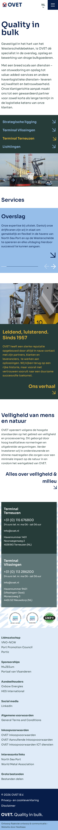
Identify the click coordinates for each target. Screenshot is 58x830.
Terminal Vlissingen (19, 130)
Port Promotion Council (17, 647)
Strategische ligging (20, 122)
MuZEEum (7, 667)
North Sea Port (11, 759)
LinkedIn (6, 706)
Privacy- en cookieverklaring (20, 800)
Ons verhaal (42, 386)
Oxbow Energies (12, 686)
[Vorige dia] (5, 180)
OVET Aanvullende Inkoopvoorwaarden (27, 739)
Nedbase (21, 827)
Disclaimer (8, 805)
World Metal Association (17, 764)
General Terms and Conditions (21, 720)
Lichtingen (11, 147)
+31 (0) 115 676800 (19, 520)
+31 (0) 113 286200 (19, 572)
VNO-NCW (8, 642)
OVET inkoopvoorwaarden (18, 735)
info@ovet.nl (11, 530)
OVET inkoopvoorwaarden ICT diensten (27, 744)
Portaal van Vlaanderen (16, 671)
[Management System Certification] (15, 618)
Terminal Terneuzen (18, 138)
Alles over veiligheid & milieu (31, 477)
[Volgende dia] (13, 180)
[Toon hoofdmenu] (53, 5)
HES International (12, 691)
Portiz (5, 652)
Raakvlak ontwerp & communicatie (29, 823)
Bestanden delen (12, 779)
